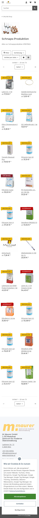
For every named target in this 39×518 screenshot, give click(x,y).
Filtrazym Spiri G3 (8, 349)
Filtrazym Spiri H (8, 222)
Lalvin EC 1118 (7, 92)
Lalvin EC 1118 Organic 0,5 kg (26, 287)
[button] (26, 2)
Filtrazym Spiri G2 (8, 381)
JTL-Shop (27, 515)
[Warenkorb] (35, 2)
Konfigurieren (20, 510)
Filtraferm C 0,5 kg (8, 318)
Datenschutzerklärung (17, 491)
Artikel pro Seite (10, 57)
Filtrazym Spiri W (27, 157)
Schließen (20, 504)
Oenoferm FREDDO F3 (29, 222)
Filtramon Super (7, 190)
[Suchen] (34, 8)
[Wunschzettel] (30, 2)
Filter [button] (7, 53)
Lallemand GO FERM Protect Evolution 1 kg (9, 287)
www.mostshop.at (8, 455)
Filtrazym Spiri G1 (27, 318)
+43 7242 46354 (8, 451)
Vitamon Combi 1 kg (28, 381)
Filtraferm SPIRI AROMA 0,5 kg (26, 350)
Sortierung (18, 53)
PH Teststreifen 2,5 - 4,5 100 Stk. (28, 191)
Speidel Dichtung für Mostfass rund (28, 93)
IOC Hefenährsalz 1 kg (29, 124)
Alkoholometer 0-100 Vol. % (28, 254)
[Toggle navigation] (3, 1)
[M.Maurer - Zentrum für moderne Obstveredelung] (8, 2)
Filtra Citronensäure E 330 (10, 125)
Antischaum (6, 253)
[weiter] (35, 67)
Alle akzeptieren (20, 496)
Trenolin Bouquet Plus (8, 158)
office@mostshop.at (9, 453)
